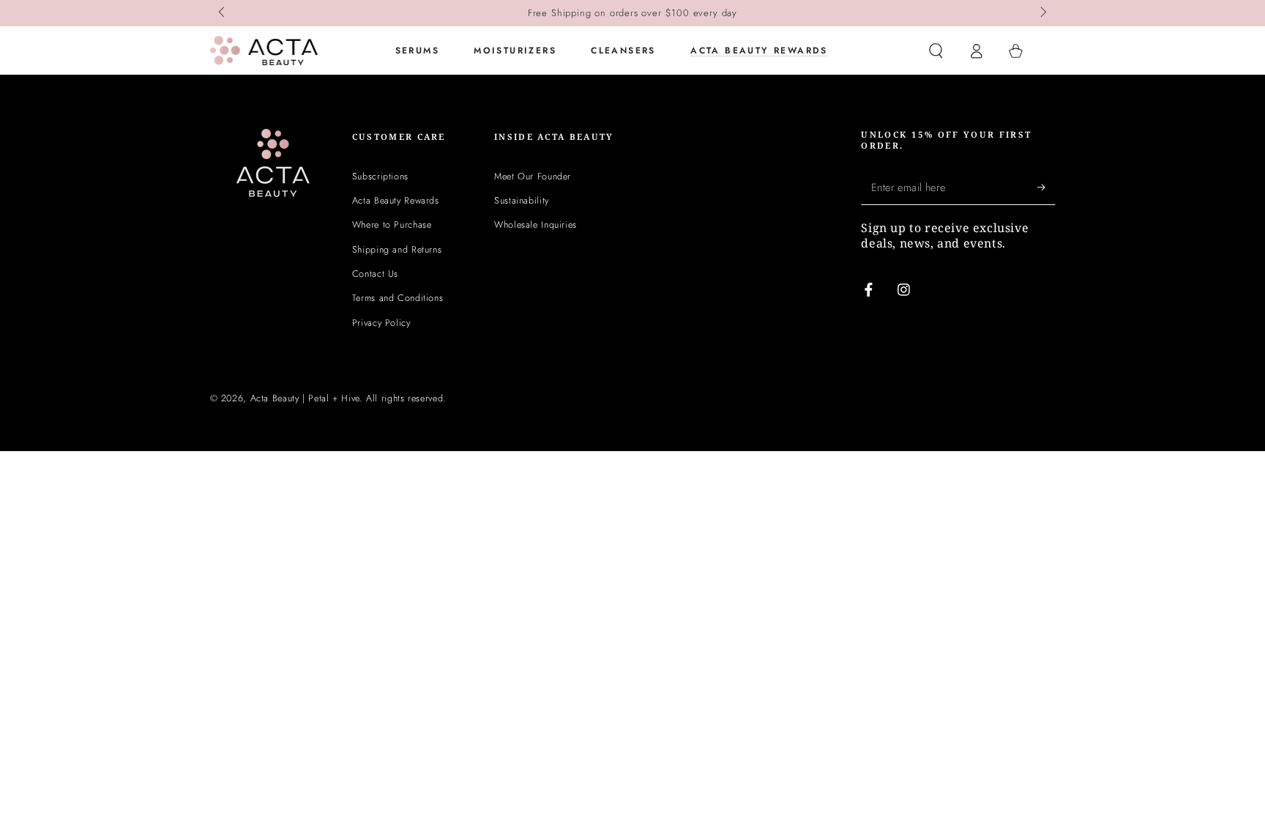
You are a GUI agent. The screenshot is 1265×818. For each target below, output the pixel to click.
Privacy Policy (381, 323)
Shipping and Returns (397, 249)
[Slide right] (1042, 13)
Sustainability (521, 200)
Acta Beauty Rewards (395, 200)
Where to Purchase (392, 224)
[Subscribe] (1046, 187)
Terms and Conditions (398, 298)
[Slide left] (223, 13)
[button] (936, 50)
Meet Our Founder (532, 176)
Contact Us (375, 273)
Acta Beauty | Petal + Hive (304, 398)
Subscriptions (380, 176)
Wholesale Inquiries (535, 224)
